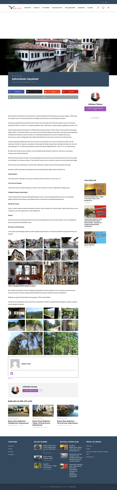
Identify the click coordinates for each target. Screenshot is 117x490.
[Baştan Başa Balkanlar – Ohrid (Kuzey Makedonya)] (67, 411)
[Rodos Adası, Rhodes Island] (38, 458)
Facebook (11, 446)
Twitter (10, 449)
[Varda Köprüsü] (95, 237)
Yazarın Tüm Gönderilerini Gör (95, 109)
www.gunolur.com (56, 486)
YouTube (10, 451)
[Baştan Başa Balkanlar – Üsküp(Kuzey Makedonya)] (18, 411)
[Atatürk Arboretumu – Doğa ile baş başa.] (38, 465)
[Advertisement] (58, 25)
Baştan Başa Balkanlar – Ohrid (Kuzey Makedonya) (67, 422)
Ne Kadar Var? (57, 7)
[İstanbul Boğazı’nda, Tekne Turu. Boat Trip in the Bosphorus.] (95, 189)
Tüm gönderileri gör (30, 390)
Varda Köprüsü (89, 245)
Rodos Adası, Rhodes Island (48, 457)
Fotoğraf (45, 7)
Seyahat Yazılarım (17, 76)
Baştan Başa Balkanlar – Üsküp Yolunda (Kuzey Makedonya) (42, 423)
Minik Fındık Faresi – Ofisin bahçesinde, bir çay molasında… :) (50, 448)
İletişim (90, 7)
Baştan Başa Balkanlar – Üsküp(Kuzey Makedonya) (18, 422)
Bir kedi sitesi (90, 457)
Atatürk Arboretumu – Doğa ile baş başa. (49, 465)
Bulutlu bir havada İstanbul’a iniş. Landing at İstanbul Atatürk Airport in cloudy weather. (75, 457)
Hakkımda (81, 7)
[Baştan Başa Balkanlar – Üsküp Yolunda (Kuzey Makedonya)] (43, 411)
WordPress (73, 486)
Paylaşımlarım (70, 7)
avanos (10, 378)
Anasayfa (27, 7)
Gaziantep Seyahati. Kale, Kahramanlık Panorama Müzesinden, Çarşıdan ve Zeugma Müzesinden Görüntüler (93, 222)
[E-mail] (11, 374)
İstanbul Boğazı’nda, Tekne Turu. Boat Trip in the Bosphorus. (94, 198)
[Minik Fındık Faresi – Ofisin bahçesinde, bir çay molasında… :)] (38, 447)
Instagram (11, 454)
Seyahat (37, 7)
